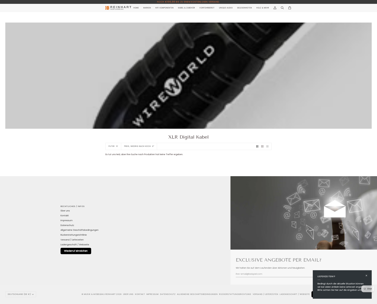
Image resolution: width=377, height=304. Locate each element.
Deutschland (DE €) (19, 294)
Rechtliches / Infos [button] (73, 206)
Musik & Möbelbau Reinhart (100, 294)
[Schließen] (368, 274)
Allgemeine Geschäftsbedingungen (80, 230)
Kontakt (65, 215)
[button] (147, 8)
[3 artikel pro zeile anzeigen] (262, 146)
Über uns (65, 210)
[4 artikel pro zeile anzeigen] (268, 146)
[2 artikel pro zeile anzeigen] (257, 146)
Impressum (67, 220)
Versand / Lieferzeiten (72, 239)
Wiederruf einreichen (76, 250)
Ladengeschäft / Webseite (75, 244)
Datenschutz (67, 225)
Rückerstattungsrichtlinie (74, 234)
